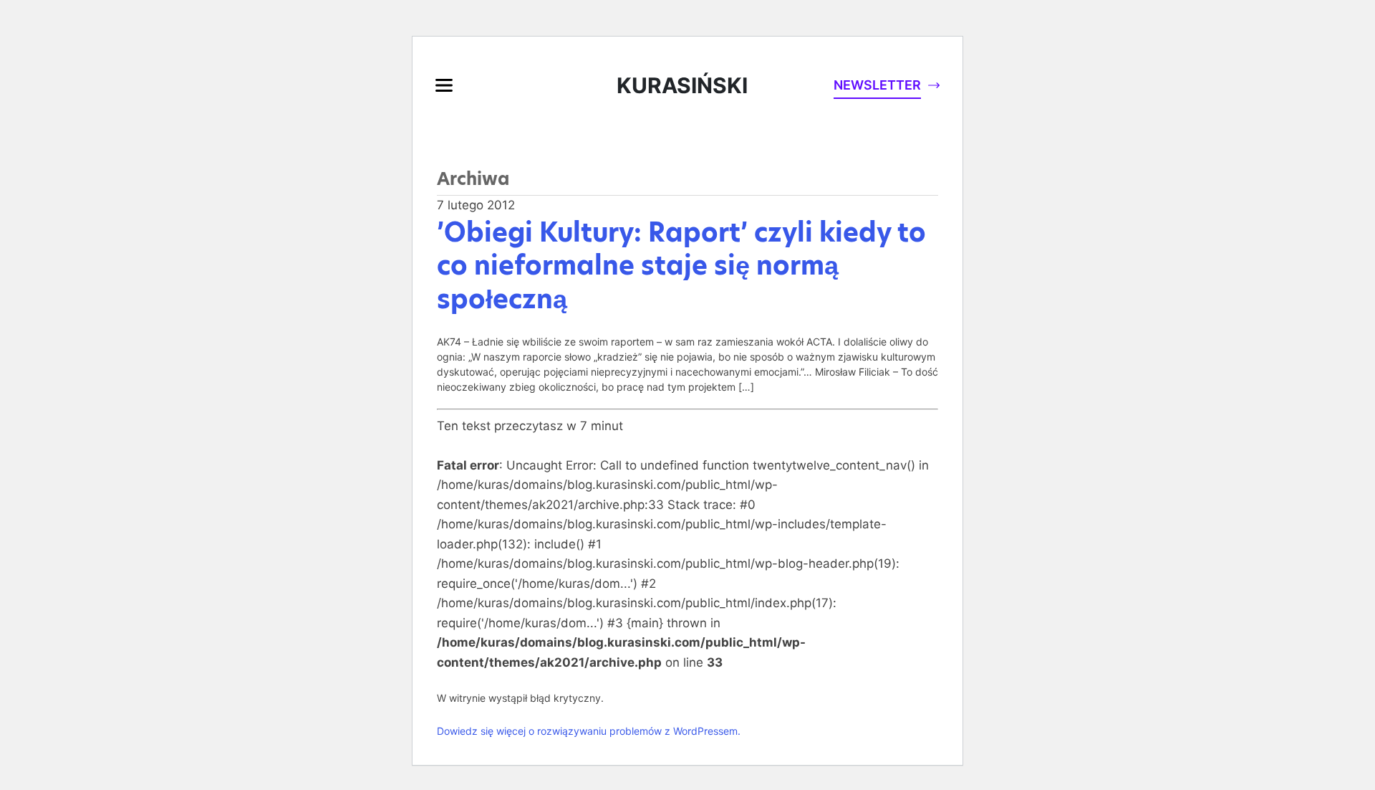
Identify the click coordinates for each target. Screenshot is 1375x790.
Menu (444, 85)
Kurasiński (682, 85)
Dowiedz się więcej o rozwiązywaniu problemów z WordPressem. (588, 731)
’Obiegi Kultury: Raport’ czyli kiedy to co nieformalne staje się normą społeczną (681, 266)
